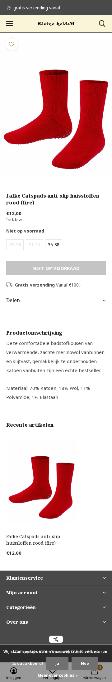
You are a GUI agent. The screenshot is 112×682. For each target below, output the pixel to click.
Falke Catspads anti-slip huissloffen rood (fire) (33, 539)
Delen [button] (13, 300)
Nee (85, 663)
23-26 (15, 245)
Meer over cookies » (58, 675)
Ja (57, 663)
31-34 (34, 245)
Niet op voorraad (56, 268)
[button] (9, 24)
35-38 (53, 245)
